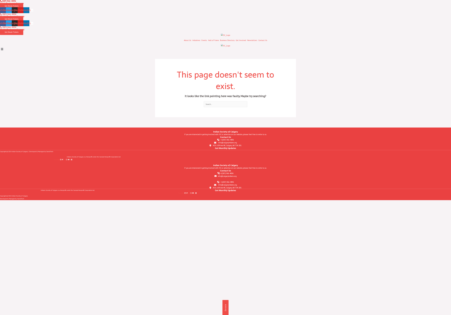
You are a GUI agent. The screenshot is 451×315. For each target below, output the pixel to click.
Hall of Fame (213, 40)
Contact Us (262, 40)
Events (204, 40)
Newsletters (252, 40)
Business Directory (227, 40)
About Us (187, 40)
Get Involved (241, 40)
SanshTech (49, 151)
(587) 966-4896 (9, 14)
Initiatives (196, 40)
